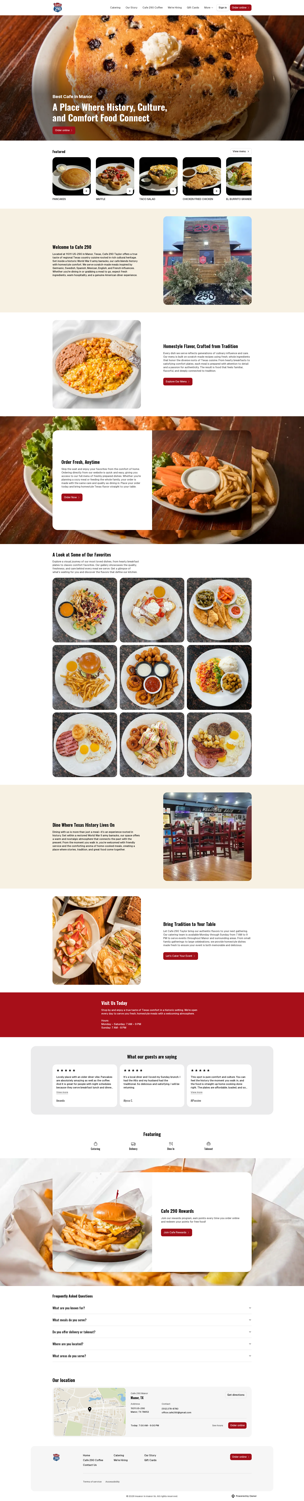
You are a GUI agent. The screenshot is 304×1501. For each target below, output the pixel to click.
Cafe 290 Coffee (153, 7)
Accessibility (112, 1481)
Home (86, 1455)
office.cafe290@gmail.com (176, 1412)
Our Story (131, 7)
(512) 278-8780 (170, 1408)
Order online (237, 1425)
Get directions (235, 1395)
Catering (115, 7)
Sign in (223, 7)
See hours (217, 1425)
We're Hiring (175, 7)
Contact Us (90, 1465)
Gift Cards (193, 7)
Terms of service (92, 1481)
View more (62, 1092)
